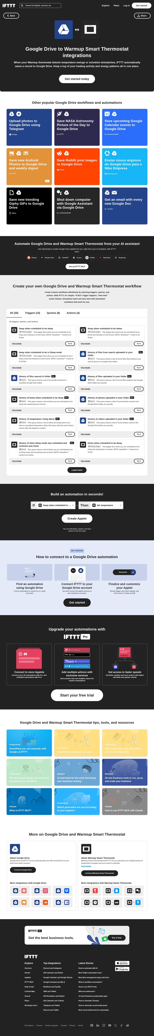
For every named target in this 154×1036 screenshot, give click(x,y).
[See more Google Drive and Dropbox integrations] (62, 891)
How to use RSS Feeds (87, 987)
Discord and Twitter (51, 1010)
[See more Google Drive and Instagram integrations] (41, 891)
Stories (27, 973)
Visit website (86, 866)
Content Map (30, 991)
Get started (141, 5)
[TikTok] (121, 1025)
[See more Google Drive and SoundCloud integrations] (41, 902)
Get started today (77, 79)
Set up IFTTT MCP (77, 266)
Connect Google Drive (23, 870)
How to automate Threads (88, 1001)
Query (92, 358)
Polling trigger (26, 332)
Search (27, 996)
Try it (70, 344)
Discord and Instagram (52, 968)
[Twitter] (115, 1025)
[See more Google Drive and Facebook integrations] (62, 902)
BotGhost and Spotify (52, 987)
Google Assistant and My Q (54, 982)
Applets (28, 977)
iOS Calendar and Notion (53, 973)
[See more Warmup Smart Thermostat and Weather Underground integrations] (112, 902)
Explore (105, 5)
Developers (29, 1025)
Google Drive (41, 49)
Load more (77, 470)
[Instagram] (104, 1025)
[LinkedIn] (98, 1025)
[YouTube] (110, 1025)
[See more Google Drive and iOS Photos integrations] (20, 891)
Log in (126, 5)
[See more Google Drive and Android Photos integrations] (20, 902)
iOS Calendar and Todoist (53, 1001)
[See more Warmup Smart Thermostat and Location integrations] (134, 902)
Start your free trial (77, 695)
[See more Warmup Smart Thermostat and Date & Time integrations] (91, 902)
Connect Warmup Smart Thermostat (99, 873)
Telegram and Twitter (51, 1005)
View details (16, 343)
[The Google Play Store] (122, 969)
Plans (116, 5)
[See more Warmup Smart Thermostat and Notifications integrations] (112, 891)
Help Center (29, 987)
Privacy (72, 1025)
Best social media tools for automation (93, 1010)
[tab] (14, 313)
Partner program (51, 1025)
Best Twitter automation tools (90, 973)
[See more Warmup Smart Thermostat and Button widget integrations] (91, 891)
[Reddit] (127, 1025)
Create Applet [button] (77, 518)
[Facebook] (92, 1025)
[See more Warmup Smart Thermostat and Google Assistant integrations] (134, 891)
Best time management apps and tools (93, 977)
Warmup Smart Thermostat (96, 49)
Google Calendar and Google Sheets (57, 977)
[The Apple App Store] (122, 963)
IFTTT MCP (29, 982)
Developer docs (31, 1005)
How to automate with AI (88, 968)
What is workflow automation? (90, 982)
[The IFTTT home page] (9, 5)
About (80, 1025)
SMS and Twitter (49, 991)
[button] (77, 602)
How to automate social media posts (92, 1005)
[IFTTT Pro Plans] (141, 354)
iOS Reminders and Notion (54, 996)
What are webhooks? (86, 991)
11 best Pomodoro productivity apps (92, 996)
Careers (39, 1025)
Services (28, 968)
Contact (64, 1025)
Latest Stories (85, 963)
